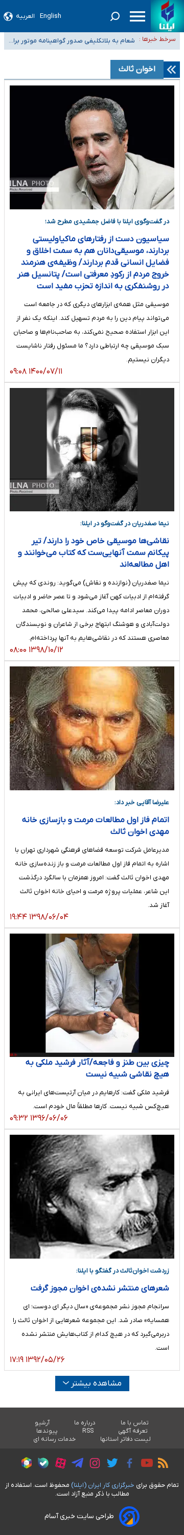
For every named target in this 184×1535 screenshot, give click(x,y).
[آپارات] (58, 1464)
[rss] (160, 1464)
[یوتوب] (144, 1464)
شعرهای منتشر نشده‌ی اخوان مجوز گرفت (100, 1288)
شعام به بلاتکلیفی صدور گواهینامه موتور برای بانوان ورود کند (71, 41)
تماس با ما (135, 1423)
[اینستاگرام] (92, 1465)
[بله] (41, 1465)
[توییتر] (109, 1464)
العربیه (25, 16)
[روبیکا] (24, 1464)
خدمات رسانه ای (54, 1439)
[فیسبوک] (127, 1465)
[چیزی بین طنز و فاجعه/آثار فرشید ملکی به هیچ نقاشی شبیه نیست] (92, 995)
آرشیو (42, 1423)
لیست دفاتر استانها (125, 1439)
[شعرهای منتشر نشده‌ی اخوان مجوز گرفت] (92, 1197)
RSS (88, 1431)
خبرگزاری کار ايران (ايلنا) (102, 1485)
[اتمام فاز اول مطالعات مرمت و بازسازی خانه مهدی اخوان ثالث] (92, 728)
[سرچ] (115, 16)
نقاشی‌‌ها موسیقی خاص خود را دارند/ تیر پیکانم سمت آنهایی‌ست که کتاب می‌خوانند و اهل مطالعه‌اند (93, 553)
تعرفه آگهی (133, 1431)
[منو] (137, 16)
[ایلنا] (167, 16)
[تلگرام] (74, 1464)
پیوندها (47, 1431)
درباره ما (85, 1423)
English (50, 16)
